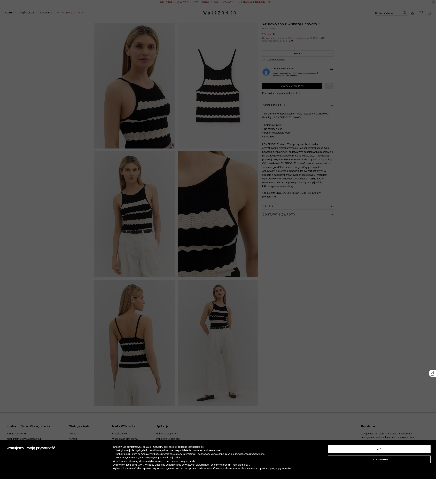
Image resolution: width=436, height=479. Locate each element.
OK (379, 449)
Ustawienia (379, 459)
